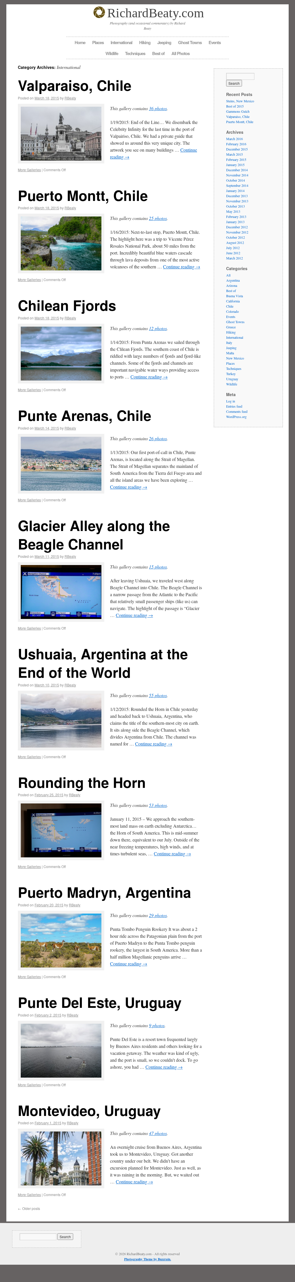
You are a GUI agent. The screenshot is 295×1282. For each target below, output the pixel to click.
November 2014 (237, 175)
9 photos (156, 1025)
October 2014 (235, 180)
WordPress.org (236, 416)
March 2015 (234, 154)
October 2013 (235, 206)
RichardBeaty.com (155, 13)
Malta (230, 353)
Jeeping (164, 42)
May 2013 (233, 211)
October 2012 (235, 237)
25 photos (158, 218)
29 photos (158, 915)
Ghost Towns (190, 42)
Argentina (233, 280)
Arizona (231, 285)
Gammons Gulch (237, 111)
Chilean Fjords (67, 305)
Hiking (144, 42)
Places (98, 42)
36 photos (158, 108)
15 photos (158, 567)
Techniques (135, 53)
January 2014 (235, 190)
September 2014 (237, 185)
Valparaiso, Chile (74, 85)
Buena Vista (234, 295)
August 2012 (235, 242)
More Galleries (29, 169)
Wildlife (111, 53)
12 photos (158, 328)
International (121, 42)
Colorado (232, 311)
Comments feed (236, 411)
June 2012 (233, 253)
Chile (229, 306)
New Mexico (235, 358)
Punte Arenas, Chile (84, 415)
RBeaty (70, 97)
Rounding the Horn (82, 782)
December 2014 (237, 169)
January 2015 (235, 164)
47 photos (158, 1133)
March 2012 (234, 258)
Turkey (231, 373)
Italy (229, 342)
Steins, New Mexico (240, 101)
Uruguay (232, 378)
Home (80, 42)
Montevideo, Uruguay (89, 1110)
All (228, 275)
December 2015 (237, 149)
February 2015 (236, 159)
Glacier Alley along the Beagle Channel (94, 534)
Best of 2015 (235, 106)
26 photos (158, 438)
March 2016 (234, 138)
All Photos (180, 53)
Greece (231, 327)
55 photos (158, 695)
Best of (158, 53)
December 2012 (237, 227)
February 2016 (236, 144)
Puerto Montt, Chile (83, 195)
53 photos (158, 805)
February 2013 (236, 216)
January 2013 (235, 221)
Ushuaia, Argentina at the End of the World (103, 662)
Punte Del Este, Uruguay (99, 1002)
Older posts (29, 1208)
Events (215, 42)
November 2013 (237, 201)
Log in (230, 401)
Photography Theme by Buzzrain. (147, 1259)
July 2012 (233, 247)
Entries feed (234, 406)
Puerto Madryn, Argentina (104, 892)
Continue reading (181, 266)
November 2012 (237, 232)
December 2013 (237, 195)
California (233, 301)
